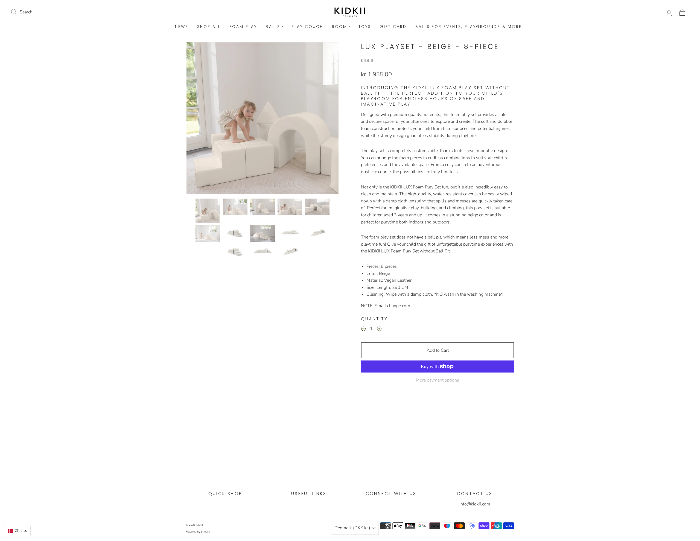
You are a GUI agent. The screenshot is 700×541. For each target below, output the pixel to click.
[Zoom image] (262, 119)
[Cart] (682, 12)
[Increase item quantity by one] (379, 330)
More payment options (437, 380)
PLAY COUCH (307, 26)
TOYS (364, 26)
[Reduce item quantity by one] (363, 330)
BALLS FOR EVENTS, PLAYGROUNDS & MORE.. (470, 26)
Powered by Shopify (198, 532)
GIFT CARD (393, 26)
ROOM (339, 26)
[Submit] (17, 11)
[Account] (669, 12)
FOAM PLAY (243, 26)
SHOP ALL (209, 26)
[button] (201, 119)
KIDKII (367, 61)
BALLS (273, 26)
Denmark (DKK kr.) (352, 528)
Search (26, 12)
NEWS (181, 26)
